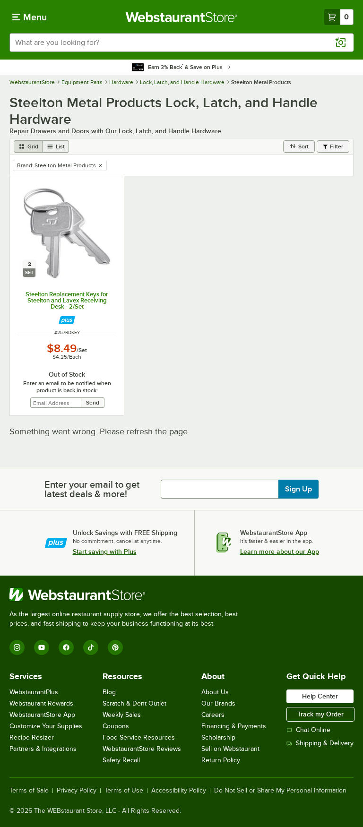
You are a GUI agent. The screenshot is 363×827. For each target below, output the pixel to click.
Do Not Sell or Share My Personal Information (280, 790)
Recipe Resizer (31, 737)
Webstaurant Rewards (41, 703)
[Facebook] (66, 647)
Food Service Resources (139, 737)
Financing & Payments (233, 726)
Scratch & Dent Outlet (134, 703)
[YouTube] (41, 647)
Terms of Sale (29, 790)
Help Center (320, 696)
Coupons (116, 726)
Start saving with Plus (105, 551)
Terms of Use (123, 790)
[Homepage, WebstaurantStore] (182, 17)
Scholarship (218, 737)
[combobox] (181, 42)
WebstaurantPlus (33, 692)
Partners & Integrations (43, 748)
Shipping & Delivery (325, 743)
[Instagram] (17, 647)
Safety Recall (121, 760)
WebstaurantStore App (42, 714)
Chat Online (313, 729)
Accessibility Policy (178, 790)
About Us (215, 692)
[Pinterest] (115, 647)
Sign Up (298, 489)
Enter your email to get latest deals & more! (91, 489)
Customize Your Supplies (45, 726)
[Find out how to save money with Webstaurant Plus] (67, 320)
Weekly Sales (122, 714)
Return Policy (220, 760)
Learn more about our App (279, 551)
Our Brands (218, 703)
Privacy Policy (76, 790)
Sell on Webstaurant (230, 748)
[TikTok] (90, 647)
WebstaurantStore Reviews (142, 748)
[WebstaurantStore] (127, 594)
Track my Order (320, 714)
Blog (109, 692)
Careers (213, 714)
